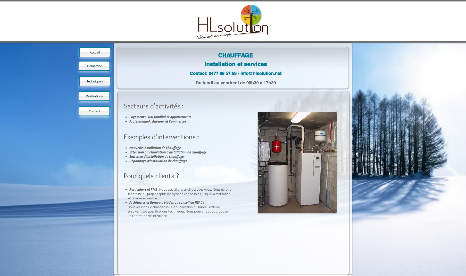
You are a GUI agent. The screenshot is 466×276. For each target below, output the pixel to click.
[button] (289, 162)
